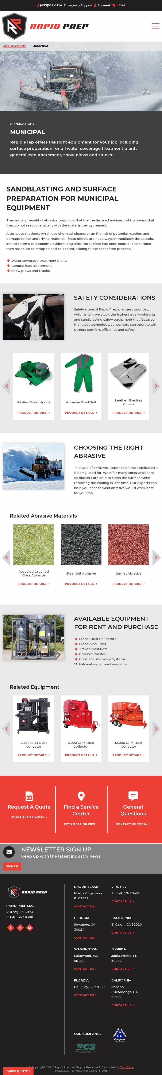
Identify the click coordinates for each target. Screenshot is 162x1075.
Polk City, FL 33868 (89, 987)
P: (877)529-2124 (19, 912)
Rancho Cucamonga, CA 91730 (124, 992)
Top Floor (127, 1067)
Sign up (12, 866)
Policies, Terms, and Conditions (81, 1070)
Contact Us (84, 906)
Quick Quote (17, 1071)
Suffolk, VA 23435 (125, 893)
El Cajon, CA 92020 (126, 924)
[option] (33, 386)
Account (103, 5)
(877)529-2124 (50, 5)
